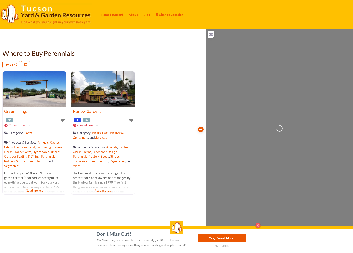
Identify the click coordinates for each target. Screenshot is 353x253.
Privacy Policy (67, 235)
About (133, 15)
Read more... (34, 190)
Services (101, 137)
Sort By (10, 64)
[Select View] (25, 64)
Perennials (48, 156)
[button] (34, 125)
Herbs (8, 152)
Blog (147, 15)
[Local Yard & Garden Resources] (46, 14)
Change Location (171, 15)
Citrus (8, 147)
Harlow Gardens (87, 111)
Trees (31, 161)
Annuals (43, 142)
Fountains (20, 147)
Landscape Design (104, 152)
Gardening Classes (49, 147)
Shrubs (21, 161)
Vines (77, 166)
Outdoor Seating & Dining (22, 156)
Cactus (55, 142)
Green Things (15, 111)
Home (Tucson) (112, 15)
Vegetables (12, 166)
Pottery (9, 161)
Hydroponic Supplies (47, 152)
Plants (27, 133)
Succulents (80, 161)
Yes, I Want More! (221, 238)
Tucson (41, 161)
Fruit (32, 147)
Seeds (105, 156)
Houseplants (22, 152)
